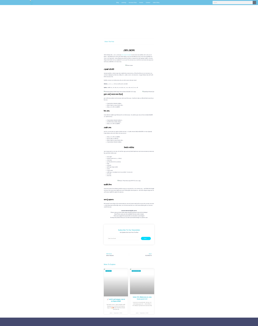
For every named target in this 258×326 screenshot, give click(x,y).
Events (141, 2)
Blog (117, 2)
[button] (139, 41)
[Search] (254, 2)
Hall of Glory (156, 2)
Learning (123, 2)
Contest (148, 2)
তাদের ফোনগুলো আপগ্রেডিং (126, 54)
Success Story (133, 2)
